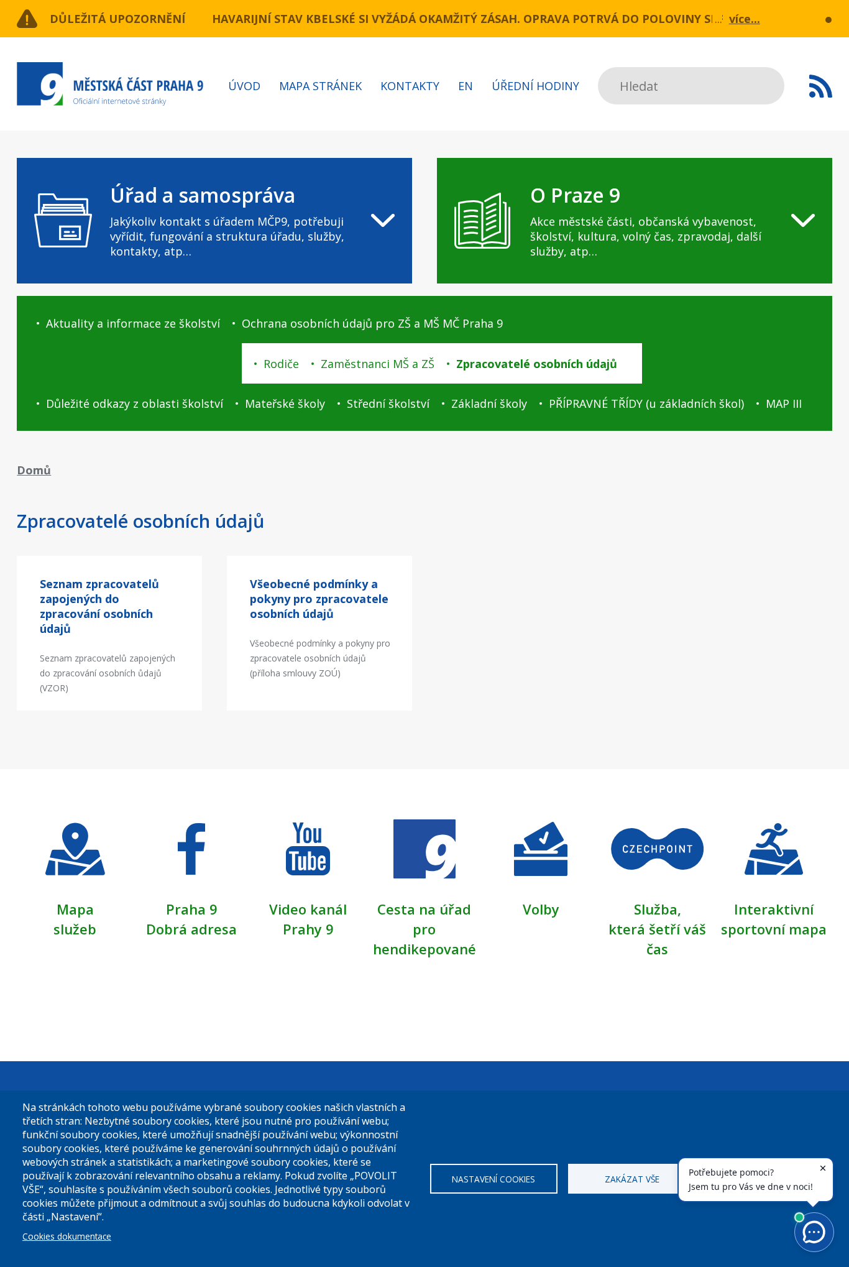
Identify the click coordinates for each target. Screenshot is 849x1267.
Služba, (657, 909)
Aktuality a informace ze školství (133, 323)
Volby (541, 909)
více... (744, 18)
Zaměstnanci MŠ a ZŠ (377, 363)
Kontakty (409, 85)
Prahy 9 (308, 928)
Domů (34, 470)
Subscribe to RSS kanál (820, 85)
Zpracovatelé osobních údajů (536, 363)
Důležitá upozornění (117, 18)
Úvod (244, 85)
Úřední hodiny (535, 85)
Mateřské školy (285, 403)
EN (465, 85)
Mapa (75, 909)
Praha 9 (192, 909)
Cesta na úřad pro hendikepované (424, 929)
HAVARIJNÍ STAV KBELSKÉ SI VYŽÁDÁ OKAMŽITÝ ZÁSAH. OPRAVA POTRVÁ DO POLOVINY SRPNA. (478, 18)
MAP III (784, 403)
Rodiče (281, 363)
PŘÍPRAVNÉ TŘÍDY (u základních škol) (646, 403)
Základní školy (489, 403)
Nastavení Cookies (493, 1179)
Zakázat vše (632, 1179)
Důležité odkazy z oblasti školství (134, 403)
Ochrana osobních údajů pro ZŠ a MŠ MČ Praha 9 (372, 323)
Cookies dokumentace (66, 1236)
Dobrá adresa (191, 928)
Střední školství (388, 403)
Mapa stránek (320, 85)
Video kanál (308, 909)
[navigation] (214, 220)
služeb (74, 928)
